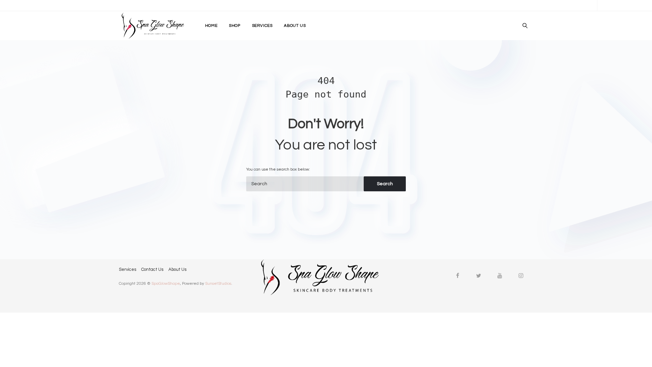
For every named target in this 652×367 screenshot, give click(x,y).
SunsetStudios (218, 283)
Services (127, 269)
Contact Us (152, 269)
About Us (177, 269)
